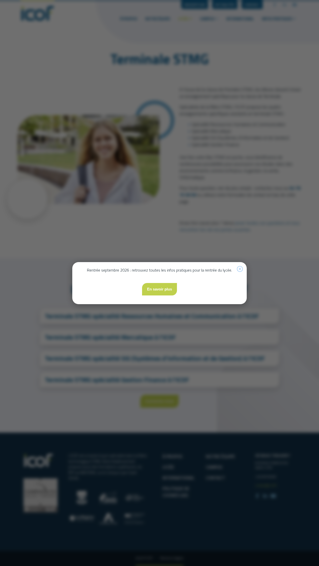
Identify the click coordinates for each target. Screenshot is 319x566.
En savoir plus (159, 289)
